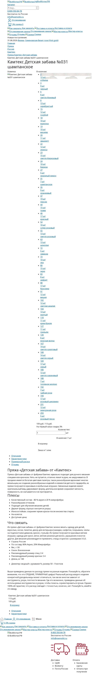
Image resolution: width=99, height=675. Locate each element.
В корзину (42, 443)
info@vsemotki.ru (15, 17)
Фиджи (21, 40)
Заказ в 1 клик (44, 450)
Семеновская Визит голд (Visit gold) (41, 40)
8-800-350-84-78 (14, 11)
